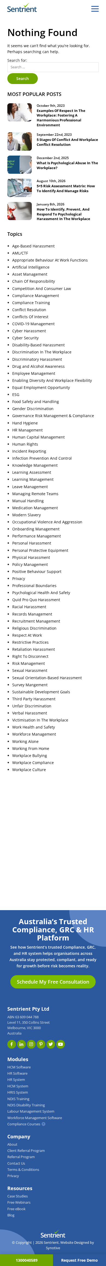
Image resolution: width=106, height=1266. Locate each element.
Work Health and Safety (33, 727)
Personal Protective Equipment (40, 550)
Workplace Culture (29, 769)
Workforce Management (34, 734)
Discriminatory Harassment (37, 359)
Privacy (18, 578)
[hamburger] (95, 8)
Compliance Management (35, 295)
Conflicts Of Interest (30, 316)
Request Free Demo (79, 1260)
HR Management (27, 430)
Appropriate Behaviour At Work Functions (50, 260)
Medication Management (35, 507)
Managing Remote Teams (35, 493)
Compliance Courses (23, 1124)
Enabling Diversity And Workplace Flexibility (52, 380)
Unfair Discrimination (31, 706)
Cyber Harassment (29, 330)
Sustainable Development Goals (41, 692)
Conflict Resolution (29, 309)
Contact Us (16, 1163)
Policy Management (30, 564)
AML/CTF (20, 253)
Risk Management (28, 663)
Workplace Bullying (29, 755)
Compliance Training (31, 302)
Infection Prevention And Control (42, 458)
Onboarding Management (36, 529)
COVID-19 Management (33, 323)
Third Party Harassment (33, 699)
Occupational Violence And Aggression (47, 522)
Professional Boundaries (34, 585)
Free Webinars (18, 1202)
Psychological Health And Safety (41, 592)
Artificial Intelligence (30, 267)
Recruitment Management (36, 621)
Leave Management (30, 486)
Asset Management (29, 274)
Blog (10, 1215)
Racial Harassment (29, 606)
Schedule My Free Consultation (53, 981)
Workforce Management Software (34, 1118)
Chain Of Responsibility (33, 281)
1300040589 (27, 1260)
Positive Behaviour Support (36, 571)
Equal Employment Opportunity (41, 387)
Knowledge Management (35, 465)
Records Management (32, 614)
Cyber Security (25, 338)
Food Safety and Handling (35, 401)
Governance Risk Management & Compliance (53, 415)
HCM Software (19, 1067)
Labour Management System (30, 1111)
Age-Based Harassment (33, 246)
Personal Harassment (31, 543)
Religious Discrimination (34, 628)
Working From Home (30, 748)
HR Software (17, 1073)
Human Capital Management (38, 437)
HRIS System (17, 1092)
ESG (15, 394)
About (12, 1144)
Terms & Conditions (23, 1169)
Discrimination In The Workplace (41, 352)
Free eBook (16, 1209)
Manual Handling (28, 500)
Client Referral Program (26, 1150)
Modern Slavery (26, 515)
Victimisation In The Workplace (40, 720)
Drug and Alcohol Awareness (38, 366)
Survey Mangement (30, 684)
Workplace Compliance (33, 762)
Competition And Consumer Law (41, 288)
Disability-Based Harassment (38, 345)
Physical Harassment (31, 557)
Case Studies (17, 1196)
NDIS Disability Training (26, 1105)
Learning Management (33, 479)
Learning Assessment (31, 472)
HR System (16, 1079)
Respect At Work (27, 635)
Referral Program (21, 1157)
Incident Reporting (29, 451)
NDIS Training (18, 1099)
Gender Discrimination (33, 408)
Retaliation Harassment (33, 649)
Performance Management (36, 536)
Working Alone (25, 741)
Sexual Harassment (29, 670)
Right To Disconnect (30, 656)
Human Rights (25, 444)
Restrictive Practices (30, 642)
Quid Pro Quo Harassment (36, 599)
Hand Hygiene (25, 423)
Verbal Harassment (29, 713)
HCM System (17, 1086)
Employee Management (33, 373)
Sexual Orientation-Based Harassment (47, 677)
